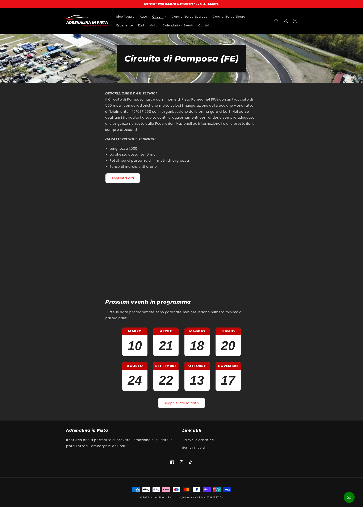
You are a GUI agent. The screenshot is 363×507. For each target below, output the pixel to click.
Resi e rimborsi (193, 447)
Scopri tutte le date (181, 403)
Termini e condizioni (198, 440)
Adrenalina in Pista (162, 497)
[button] (159, 16)
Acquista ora (123, 178)
